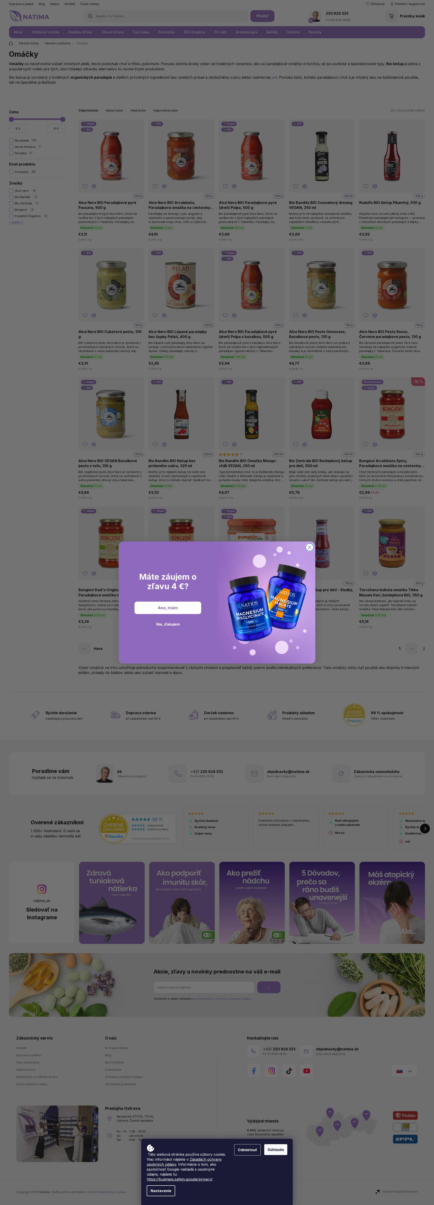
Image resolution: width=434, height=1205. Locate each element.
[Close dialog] (310, 547)
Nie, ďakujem (168, 624)
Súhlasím (276, 1149)
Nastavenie (161, 1190)
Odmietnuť (247, 1150)
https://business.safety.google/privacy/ (179, 1179)
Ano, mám (168, 607)
